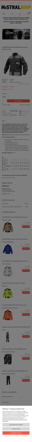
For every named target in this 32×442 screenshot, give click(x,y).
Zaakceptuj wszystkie (16, 433)
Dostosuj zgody (16, 428)
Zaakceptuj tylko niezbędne (16, 424)
